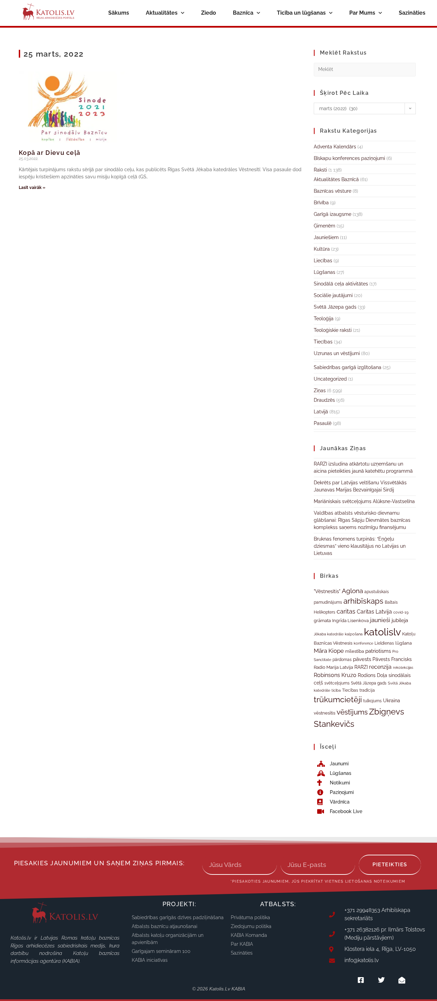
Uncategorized (330, 379)
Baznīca (243, 13)
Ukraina (391, 700)
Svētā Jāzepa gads (335, 307)
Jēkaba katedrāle (328, 634)
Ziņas (320, 390)
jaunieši (380, 620)
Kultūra (322, 249)
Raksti (320, 170)
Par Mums (362, 13)
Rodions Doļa (372, 675)
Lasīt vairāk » (32, 187)
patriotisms (378, 651)
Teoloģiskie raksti (333, 330)
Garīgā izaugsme (332, 214)
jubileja (400, 620)
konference (363, 643)
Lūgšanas (324, 272)
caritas (346, 611)
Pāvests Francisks (392, 659)
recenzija (380, 667)
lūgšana (403, 643)
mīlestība (354, 651)
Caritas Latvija (374, 611)
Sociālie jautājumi (333, 295)
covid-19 (400, 612)
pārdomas (342, 659)
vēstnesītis (324, 713)
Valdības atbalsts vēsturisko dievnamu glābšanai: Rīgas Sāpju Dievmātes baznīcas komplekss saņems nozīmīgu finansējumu (362, 520)
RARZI (361, 667)
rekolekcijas (403, 667)
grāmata (322, 620)
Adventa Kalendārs (335, 146)
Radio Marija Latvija (333, 667)
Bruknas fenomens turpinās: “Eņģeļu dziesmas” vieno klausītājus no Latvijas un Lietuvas (360, 546)
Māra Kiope (329, 650)
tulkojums (372, 700)
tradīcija (367, 690)
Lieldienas (384, 643)
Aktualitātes (162, 13)
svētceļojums (337, 683)
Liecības (323, 260)
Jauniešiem (326, 237)
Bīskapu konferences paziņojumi (349, 158)
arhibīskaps (363, 601)
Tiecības (323, 341)
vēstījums (352, 712)
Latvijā (321, 411)
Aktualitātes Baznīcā (336, 179)
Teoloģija (324, 318)
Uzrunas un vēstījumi (337, 353)
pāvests (362, 659)
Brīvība (321, 202)
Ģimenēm (324, 226)
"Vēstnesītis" (327, 591)
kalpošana (354, 634)
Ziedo (208, 13)
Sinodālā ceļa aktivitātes (341, 283)
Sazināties (412, 13)
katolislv (382, 632)
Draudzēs (324, 400)
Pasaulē (323, 423)
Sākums (118, 13)
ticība (336, 690)
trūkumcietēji (338, 699)
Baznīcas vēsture (332, 191)
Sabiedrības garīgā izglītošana (347, 367)
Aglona (352, 590)
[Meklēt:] (365, 69)
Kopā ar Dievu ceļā (49, 152)
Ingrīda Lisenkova (350, 620)
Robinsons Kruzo (335, 675)
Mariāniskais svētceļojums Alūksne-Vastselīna (364, 501)
